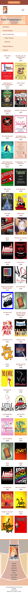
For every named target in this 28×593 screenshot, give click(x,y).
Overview (6, 27)
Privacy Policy (14, 590)
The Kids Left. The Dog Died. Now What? (20, 57)
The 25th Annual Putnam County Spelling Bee (20, 314)
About (14, 566)
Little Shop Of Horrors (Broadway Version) (7, 85)
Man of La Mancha (20, 487)
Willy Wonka (7, 189)
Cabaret (20, 512)
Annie (7, 238)
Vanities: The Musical (21, 110)
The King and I (7, 487)
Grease (21, 390)
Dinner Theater (9, 38)
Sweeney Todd (21, 340)
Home (14, 564)
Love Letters (20, 262)
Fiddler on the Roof (7, 512)
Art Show (14, 575)
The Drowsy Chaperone (7, 111)
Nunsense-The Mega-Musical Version (7, 287)
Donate (14, 580)
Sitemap (14, 588)
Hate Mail (7, 262)
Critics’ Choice (21, 83)
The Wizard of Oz (7, 340)
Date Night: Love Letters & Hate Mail (20, 137)
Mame (7, 364)
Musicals (7, 42)
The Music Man (7, 312)
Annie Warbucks (20, 189)
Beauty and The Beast (20, 365)
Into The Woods (20, 287)
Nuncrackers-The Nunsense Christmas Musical (7, 163)
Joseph (21, 463)
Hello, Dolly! (7, 56)
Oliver (20, 439)
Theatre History (8, 46)
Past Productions (8, 34)
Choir (14, 573)
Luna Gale (7, 214)
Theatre (14, 571)
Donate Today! (14, 2)
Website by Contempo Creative (14, 591)
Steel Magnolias (7, 414)
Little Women (7, 390)
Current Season (8, 30)
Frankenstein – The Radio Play (20, 162)
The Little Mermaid (7, 136)
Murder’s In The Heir (21, 238)
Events (14, 577)
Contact (5, 50)
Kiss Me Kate (20, 414)
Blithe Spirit (20, 214)
